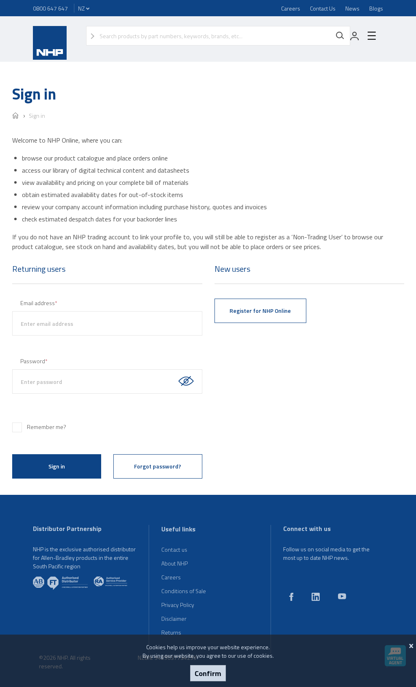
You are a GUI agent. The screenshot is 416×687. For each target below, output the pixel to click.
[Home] (15, 116)
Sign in (37, 115)
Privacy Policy (177, 604)
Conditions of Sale (183, 591)
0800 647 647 (50, 8)
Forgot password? (157, 466)
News (352, 8)
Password (34, 361)
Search (340, 36)
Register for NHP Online (260, 310)
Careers (290, 8)
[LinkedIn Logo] (316, 598)
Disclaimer (173, 618)
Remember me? (46, 427)
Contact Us (323, 8)
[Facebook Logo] (291, 598)
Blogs (376, 8)
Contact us (174, 549)
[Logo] (50, 57)
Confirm (208, 673)
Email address (38, 303)
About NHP (174, 563)
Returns (171, 632)
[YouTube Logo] (342, 597)
